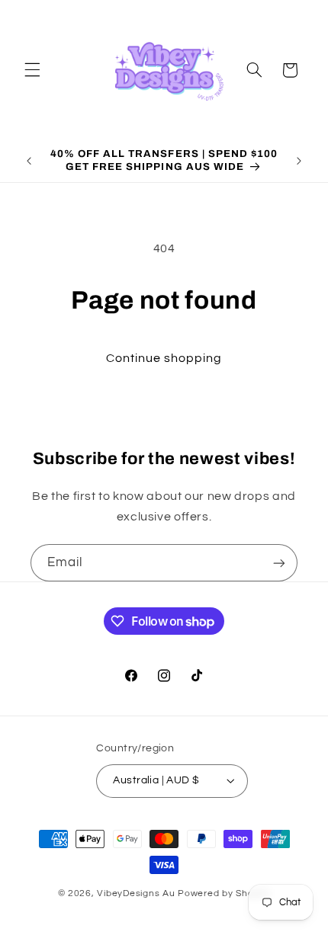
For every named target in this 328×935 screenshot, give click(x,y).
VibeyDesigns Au (137, 893)
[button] (32, 70)
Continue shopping (164, 358)
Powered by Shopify (224, 893)
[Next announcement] (299, 161)
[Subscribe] (279, 562)
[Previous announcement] (29, 161)
